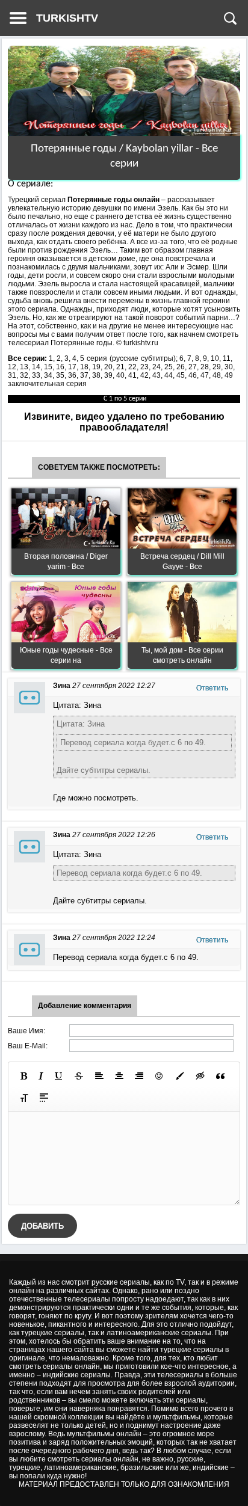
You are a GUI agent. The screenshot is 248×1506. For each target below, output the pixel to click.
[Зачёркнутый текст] (79, 1076)
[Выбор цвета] (180, 1076)
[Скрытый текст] (200, 1076)
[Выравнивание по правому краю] (139, 1076)
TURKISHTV (67, 18)
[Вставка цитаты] (220, 1076)
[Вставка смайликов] (159, 1076)
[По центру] (119, 1076)
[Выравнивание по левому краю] (99, 1076)
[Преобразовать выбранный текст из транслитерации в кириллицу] (24, 1097)
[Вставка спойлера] (44, 1097)
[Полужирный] (23, 1076)
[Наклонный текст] (41, 1076)
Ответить (212, 688)
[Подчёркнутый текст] (59, 1076)
